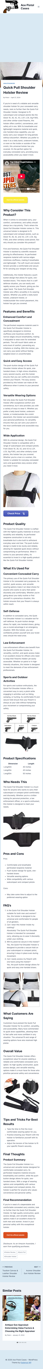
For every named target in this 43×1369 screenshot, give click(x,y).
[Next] (37, 1318)
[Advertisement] (21, 36)
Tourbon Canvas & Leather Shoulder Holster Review (10, 1271)
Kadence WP (26, 1363)
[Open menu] (38, 6)
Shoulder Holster (10, 1256)
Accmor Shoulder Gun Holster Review (32, 1270)
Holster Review (9, 1252)
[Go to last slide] (6, 1318)
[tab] (17, 1342)
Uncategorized (9, 83)
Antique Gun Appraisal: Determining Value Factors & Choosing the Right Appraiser (20, 1328)
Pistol (7, 97)
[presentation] (21, 1308)
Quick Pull (21, 1252)
